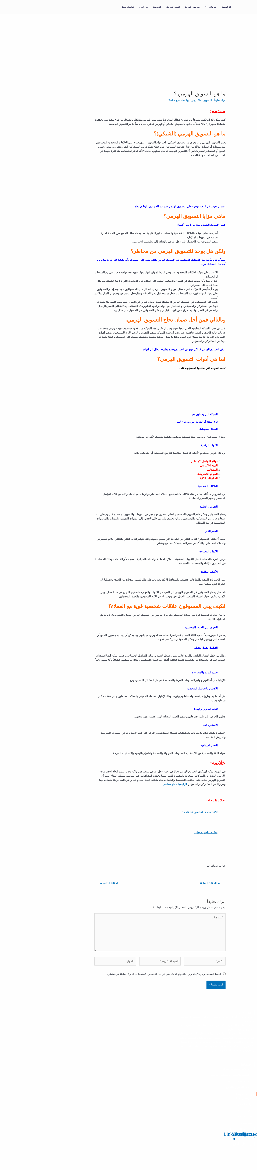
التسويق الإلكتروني (201, 100)
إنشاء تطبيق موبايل (206, 832)
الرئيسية (226, 6)
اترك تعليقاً (220, 100)
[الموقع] (115, 961)
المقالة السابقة (209, 883)
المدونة (157, 6)
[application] (207, 6)
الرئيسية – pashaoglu (175, 784)
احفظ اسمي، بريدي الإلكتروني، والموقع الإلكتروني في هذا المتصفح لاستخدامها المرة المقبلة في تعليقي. (164, 974)
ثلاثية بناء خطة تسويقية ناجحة (200, 812)
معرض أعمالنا (192, 6)
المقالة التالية (109, 883)
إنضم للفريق (173, 6)
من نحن (143, 6)
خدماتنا (212, 6)
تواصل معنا (128, 6)
